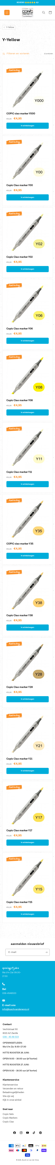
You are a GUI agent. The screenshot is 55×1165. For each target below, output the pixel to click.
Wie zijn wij (8, 1096)
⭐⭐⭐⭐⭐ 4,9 (31, 2)
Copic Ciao (8, 1121)
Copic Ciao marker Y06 (19, 328)
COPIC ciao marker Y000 (20, 113)
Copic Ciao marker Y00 (19, 185)
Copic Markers (10, 1118)
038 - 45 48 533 (11, 1037)
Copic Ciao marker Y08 (19, 400)
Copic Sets (8, 1114)
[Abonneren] (46, 952)
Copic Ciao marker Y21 (19, 758)
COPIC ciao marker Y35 (19, 543)
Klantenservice (10, 1084)
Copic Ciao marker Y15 (19, 902)
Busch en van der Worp (30, 1160)
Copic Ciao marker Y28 (19, 687)
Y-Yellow (10, 27)
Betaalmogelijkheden (13, 1092)
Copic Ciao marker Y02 (19, 257)
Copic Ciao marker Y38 (19, 615)
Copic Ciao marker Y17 (19, 830)
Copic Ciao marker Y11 (19, 472)
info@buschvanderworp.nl (15, 1009)
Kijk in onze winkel (12, 1100)
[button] (5, 12)
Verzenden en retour (13, 1088)
